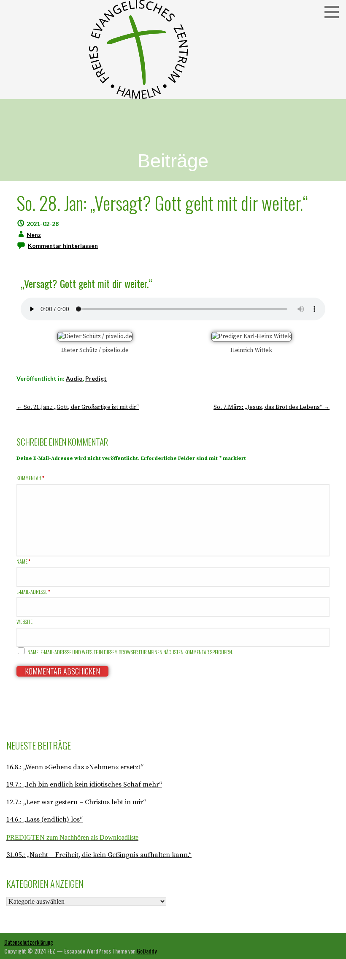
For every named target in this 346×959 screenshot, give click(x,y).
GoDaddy (147, 950)
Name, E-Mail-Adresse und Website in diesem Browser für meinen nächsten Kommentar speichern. (130, 651)
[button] (334, 12)
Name (23, 561)
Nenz (34, 234)
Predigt (96, 378)
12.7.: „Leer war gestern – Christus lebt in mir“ (76, 802)
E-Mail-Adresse (33, 591)
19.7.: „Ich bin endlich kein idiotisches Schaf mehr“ (84, 784)
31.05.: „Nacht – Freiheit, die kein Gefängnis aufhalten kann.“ (99, 855)
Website (24, 621)
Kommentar (30, 477)
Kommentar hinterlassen (63, 245)
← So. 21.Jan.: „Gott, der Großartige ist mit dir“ (77, 407)
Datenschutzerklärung (28, 942)
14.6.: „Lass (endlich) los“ (44, 819)
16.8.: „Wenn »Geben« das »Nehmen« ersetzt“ (74, 767)
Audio (74, 378)
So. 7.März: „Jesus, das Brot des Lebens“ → (272, 407)
